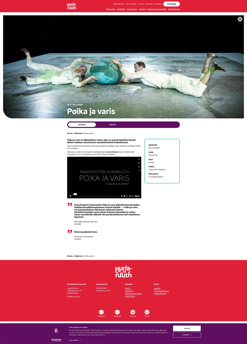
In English (158, 4)
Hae (141, 4)
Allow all (187, 328)
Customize (185, 334)
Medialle (157, 288)
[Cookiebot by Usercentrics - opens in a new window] (56, 340)
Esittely (82, 125)
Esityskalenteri (118, 4)
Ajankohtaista (174, 9)
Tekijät (112, 125)
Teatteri (142, 9)
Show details (73, 340)
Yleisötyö (121, 9)
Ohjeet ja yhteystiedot (157, 9)
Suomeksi (149, 4)
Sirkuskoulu (132, 9)
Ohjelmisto (110, 9)
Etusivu (70, 133)
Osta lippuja (171, 4)
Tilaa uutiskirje (131, 4)
